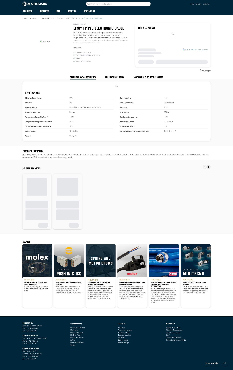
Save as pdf (206, 71)
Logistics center (123, 332)
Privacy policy (123, 340)
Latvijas (198, 4)
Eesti (192, 4)
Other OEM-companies (174, 330)
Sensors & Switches (77, 343)
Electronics (74, 330)
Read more (77, 47)
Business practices (124, 335)
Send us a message (173, 332)
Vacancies (121, 338)
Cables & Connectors (77, 327)
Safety (72, 340)
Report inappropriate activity (176, 340)
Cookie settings (123, 343)
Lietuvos (206, 4)
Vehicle (72, 345)
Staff (168, 335)
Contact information (173, 327)
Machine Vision (75, 335)
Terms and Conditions (173, 338)
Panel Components (76, 338)
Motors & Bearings (76, 332)
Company (121, 327)
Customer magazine (125, 330)
